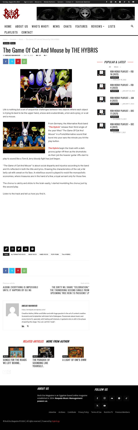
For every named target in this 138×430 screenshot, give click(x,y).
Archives (62, 412)
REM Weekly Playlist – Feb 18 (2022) (121, 73)
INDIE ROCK (32, 254)
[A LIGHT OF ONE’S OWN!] (75, 352)
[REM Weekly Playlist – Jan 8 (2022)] (101, 99)
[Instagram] (111, 2)
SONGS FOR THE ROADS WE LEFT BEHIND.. (15, 361)
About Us (38, 2)
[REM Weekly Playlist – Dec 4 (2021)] (101, 126)
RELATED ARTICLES (33, 341)
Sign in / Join (28, 2)
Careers (60, 2)
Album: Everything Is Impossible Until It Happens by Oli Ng (20, 289)
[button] (132, 26)
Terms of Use (96, 412)
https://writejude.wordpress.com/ (33, 310)
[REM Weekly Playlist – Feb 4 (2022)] (101, 86)
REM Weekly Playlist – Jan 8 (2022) (122, 99)
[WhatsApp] (24, 61)
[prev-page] (4, 372)
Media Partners (49, 2)
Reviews (96, 26)
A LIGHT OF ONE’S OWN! (74, 360)
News (56, 26)
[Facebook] (107, 2)
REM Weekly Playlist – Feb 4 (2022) (121, 86)
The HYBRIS (66, 254)
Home (8, 26)
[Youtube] (133, 2)
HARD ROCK (44, 254)
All (110, 67)
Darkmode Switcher (83, 2)
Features (81, 26)
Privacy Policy (83, 412)
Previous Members (122, 412)
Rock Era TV (108, 412)
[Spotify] (120, 2)
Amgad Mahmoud (12, 55)
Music (21, 39)
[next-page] (9, 372)
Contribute (72, 412)
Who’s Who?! (40, 26)
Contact (68, 2)
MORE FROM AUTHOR (57, 341)
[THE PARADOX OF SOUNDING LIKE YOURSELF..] (46, 352)
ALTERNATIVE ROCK (18, 254)
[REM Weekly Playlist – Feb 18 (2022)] (101, 73)
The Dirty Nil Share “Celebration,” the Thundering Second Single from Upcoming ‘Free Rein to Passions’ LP (69, 290)
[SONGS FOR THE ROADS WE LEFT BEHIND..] (16, 352)
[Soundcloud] (115, 2)
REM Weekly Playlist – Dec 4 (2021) (122, 126)
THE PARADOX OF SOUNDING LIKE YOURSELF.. (41, 363)
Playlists (11, 32)
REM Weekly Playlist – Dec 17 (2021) (122, 112)
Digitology (56, 421)
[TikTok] (124, 2)
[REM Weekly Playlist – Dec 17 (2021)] (101, 112)
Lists (111, 26)
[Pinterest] (18, 61)
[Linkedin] (24, 326)
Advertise (52, 412)
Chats (68, 26)
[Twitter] (129, 2)
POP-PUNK (55, 254)
